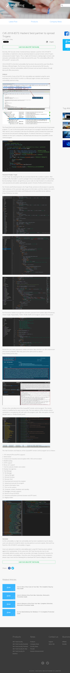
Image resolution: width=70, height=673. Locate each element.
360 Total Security (18, 641)
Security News (34, 646)
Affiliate (64, 641)
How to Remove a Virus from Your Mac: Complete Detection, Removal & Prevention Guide (35, 604)
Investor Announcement (37, 651)
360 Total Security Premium (20, 646)
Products (34, 21)
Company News (56, 21)
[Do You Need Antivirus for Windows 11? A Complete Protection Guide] (8, 612)
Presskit (32, 649)
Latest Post (13, 21)
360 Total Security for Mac (20, 649)
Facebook (66, 33)
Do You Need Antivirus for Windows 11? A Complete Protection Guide (35, 612)
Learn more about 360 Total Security (29, 47)
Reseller (64, 644)
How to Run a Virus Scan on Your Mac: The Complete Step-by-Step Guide (35, 587)
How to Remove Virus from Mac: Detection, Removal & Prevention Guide (33, 596)
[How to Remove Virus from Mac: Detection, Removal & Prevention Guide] (8, 595)
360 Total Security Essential (20, 644)
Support (51, 641)
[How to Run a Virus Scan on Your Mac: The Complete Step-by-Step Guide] (8, 587)
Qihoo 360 (51, 644)
